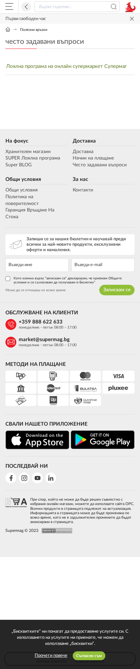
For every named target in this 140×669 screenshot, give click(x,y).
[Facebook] (10, 477)
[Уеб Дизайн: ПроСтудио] (55, 530)
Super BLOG (18, 165)
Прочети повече (51, 655)
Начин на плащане (93, 158)
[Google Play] (103, 439)
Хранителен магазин (28, 151)
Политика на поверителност (22, 200)
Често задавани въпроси (100, 165)
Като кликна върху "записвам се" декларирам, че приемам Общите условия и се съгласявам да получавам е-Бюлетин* (68, 280)
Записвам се (116, 289)
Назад (26, 7)
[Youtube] (37, 477)
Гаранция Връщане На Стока (29, 213)
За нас (80, 179)
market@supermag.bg (44, 339)
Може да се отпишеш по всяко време (35, 290)
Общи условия (23, 179)
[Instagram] (24, 477)
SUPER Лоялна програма (32, 158)
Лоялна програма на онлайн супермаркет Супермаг (66, 66)
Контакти (83, 190)
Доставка (84, 141)
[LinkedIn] (50, 477)
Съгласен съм (89, 656)
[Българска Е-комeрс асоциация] (16, 508)
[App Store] (37, 439)
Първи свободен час (25, 19)
